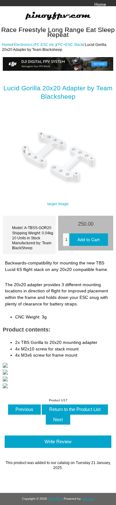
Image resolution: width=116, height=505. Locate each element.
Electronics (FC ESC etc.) (35, 45)
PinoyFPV (55, 498)
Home (100, 4)
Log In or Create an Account (78, 10)
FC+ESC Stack (70, 45)
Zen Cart (88, 498)
